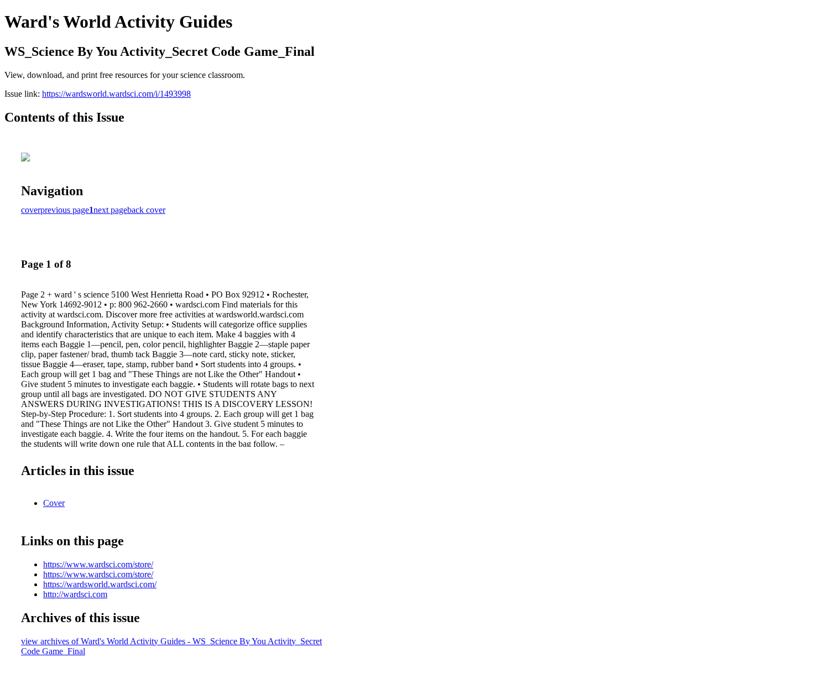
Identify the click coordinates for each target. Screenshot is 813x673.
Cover (54, 503)
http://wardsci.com (75, 594)
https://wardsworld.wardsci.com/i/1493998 (116, 93)
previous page (64, 210)
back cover (146, 210)
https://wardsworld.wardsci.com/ (100, 584)
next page (110, 210)
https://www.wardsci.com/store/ (98, 564)
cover (30, 210)
